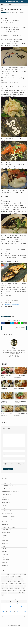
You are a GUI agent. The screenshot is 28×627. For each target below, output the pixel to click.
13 (3, 608)
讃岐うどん (15, 592)
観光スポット (4, 592)
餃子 (5, 557)
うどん (6, 508)
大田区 (20, 583)
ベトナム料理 (10, 579)
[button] (3, 323)
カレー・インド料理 (9, 519)
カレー (3, 576)
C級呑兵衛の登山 (7, 494)
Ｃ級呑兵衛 (7, 483)
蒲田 (24, 590)
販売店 (5, 548)
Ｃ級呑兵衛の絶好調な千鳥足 (14, 1)
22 (10, 611)
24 (17, 611)
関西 (23, 592)
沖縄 (7, 588)
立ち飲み (20, 590)
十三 (7, 583)
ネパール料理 (18, 576)
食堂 (5, 554)
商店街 (16, 583)
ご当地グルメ (8, 574)
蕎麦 (5, 546)
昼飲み (17, 585)
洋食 (5, 538)
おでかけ (6, 488)
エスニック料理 (7, 513)
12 (25, 606)
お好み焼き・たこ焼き (9, 516)
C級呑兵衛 (14, 348)
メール (4, 454)
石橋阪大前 (4, 590)
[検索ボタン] (1, 1)
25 (21, 611)
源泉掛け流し (17, 588)
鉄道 (5, 562)
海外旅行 (6, 499)
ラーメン (6, 521)
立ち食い (14, 590)
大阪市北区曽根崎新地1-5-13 (12, 304)
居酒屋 (7, 12)
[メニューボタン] (26, 1)
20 (3, 611)
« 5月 (2, 616)
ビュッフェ (4, 579)
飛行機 (5, 565)
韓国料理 (6, 551)
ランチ (21, 579)
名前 (4, 449)
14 (6, 608)
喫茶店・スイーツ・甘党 (9, 527)
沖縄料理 (6, 535)
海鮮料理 (11, 588)
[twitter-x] (15, 356)
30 (14, 614)
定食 (13, 316)
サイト (4, 459)
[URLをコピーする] (25, 323)
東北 (25, 585)
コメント (5, 432)
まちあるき (15, 574)
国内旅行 (6, 497)
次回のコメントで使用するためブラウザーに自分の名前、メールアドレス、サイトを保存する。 (14, 464)
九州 (22, 581)
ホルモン (16, 579)
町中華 (23, 588)
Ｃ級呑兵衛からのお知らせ (9, 485)
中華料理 (14, 581)
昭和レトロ (11, 585)
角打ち (10, 592)
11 (21, 606)
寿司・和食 (7, 529)
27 (3, 614)
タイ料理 (12, 576)
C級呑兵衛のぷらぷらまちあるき (11, 491)
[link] (10, 356)
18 (21, 608)
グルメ (4, 12)
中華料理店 (7, 524)
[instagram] (18, 356)
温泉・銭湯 (7, 502)
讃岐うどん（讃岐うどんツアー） (12, 510)
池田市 (3, 588)
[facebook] (13, 356)
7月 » (25, 616)
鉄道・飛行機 (7, 560)
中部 (19, 581)
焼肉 (5, 540)
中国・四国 (9, 581)
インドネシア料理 (22, 574)
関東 (20, 592)
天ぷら (24, 583)
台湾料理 (11, 583)
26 (25, 611)
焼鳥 (5, 543)
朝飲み (21, 585)
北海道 (3, 583)
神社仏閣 (9, 590)
